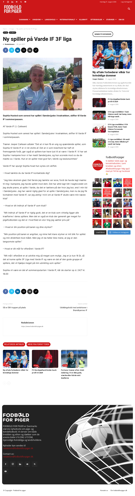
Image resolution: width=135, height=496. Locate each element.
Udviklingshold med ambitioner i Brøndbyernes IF (73, 309)
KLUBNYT (83, 19)
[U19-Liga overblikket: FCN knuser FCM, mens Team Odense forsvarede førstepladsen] (99, 128)
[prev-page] (4, 383)
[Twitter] (21, 2)
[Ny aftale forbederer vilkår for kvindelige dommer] (16, 359)
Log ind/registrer (126, 2)
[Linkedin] (12, 2)
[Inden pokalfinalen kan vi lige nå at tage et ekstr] (127, 182)
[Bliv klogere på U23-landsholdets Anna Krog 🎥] (117, 203)
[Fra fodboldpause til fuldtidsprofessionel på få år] (127, 203)
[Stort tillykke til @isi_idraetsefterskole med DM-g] (97, 192)
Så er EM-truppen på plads (14, 307)
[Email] (23, 50)
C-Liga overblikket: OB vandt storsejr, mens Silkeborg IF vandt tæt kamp (119, 141)
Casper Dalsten (98, 79)
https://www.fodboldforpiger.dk (32, 326)
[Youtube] (25, 2)
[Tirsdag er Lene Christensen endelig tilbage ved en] (127, 223)
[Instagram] (8, 2)
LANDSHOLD (50, 19)
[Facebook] (4, 2)
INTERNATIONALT (67, 19)
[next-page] (8, 383)
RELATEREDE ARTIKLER (14, 344)
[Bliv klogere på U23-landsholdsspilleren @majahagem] (117, 192)
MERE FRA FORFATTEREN (38, 344)
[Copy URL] (35, 50)
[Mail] (17, 2)
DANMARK (23, 19)
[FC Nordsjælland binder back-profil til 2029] (45, 359)
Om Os (121, 19)
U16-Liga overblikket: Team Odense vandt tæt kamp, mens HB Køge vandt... (119, 114)
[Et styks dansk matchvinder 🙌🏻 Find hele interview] (97, 223)
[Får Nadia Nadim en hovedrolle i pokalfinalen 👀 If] (117, 182)
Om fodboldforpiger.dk (118, 490)
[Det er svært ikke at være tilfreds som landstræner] (127, 213)
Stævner (110, 19)
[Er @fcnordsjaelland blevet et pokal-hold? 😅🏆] (107, 182)
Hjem (5, 29)
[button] (129, 9)
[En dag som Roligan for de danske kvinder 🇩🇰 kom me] (107, 203)
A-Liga (11, 29)
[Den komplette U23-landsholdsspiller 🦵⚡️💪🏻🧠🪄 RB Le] (97, 182)
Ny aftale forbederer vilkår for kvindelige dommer (111, 74)
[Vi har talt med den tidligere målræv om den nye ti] (97, 203)
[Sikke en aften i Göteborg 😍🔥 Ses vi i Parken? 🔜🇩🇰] (107, 213)
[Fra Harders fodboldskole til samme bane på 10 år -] (117, 223)
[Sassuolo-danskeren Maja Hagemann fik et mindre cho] (127, 192)
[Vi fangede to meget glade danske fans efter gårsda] (117, 213)
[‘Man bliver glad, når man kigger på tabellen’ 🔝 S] (97, 213)
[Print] (29, 50)
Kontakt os (104, 490)
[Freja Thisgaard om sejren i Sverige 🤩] (107, 223)
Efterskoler (96, 19)
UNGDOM (36, 19)
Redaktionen (9, 44)
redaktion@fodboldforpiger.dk (18, 448)
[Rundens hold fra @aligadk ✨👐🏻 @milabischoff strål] (107, 192)
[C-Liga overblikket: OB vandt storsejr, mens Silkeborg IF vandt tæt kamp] (99, 142)
